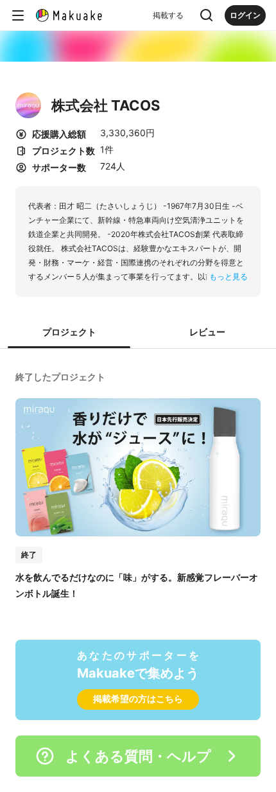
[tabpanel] (138, 484)
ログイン (245, 15)
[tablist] (138, 332)
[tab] (69, 332)
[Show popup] (207, 15)
